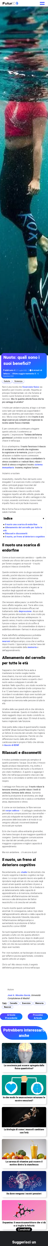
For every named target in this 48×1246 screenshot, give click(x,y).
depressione (25, 611)
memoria (32, 647)
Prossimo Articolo (38, 1016)
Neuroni (7, 1007)
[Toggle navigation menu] (42, 2)
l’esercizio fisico (30, 387)
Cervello (13, 1003)
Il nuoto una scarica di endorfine (21, 524)
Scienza (18, 381)
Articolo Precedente (11, 1016)
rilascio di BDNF (11, 745)
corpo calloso (12, 810)
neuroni (6, 641)
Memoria (39, 1003)
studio (24, 872)
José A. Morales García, (19, 995)
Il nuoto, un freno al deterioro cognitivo (25, 536)
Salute (7, 381)
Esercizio (26, 1003)
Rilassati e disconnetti (16, 533)
